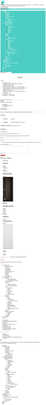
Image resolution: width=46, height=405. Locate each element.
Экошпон (7, 39)
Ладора (9, 45)
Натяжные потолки (7, 60)
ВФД (9, 36)
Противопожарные (9, 21)
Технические (8, 20)
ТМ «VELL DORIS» (12, 38)
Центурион (7, 13)
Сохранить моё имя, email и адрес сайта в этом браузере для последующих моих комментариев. (21, 142)
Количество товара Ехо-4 (5, 99)
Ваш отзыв (3, 153)
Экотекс (7, 51)
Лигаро (9, 29)
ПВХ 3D (7, 33)
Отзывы (4, 333)
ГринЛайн (10, 26)
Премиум (7, 17)
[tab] (24, 104)
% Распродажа (8, 65)
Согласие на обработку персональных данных (12, 336)
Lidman (9, 28)
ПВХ (6, 25)
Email (1, 140)
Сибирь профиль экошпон (13, 308)
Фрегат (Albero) (11, 27)
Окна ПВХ (5, 61)
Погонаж (5, 323)
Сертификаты (6, 334)
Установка (7, 57)
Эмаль (6, 35)
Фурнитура (7, 58)
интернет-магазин (8, 111)
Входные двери (6, 12)
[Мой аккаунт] (3, 68)
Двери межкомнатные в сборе (9, 324)
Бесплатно (12, 118)
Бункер (6, 273)
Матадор (9, 47)
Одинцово (10, 30)
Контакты (5, 67)
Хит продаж (7, 66)
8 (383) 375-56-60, (12, 342)
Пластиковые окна (6, 327)
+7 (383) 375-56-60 (4, 6)
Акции (4, 63)
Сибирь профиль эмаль (12, 285)
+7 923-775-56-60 (21, 5)
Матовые (7, 315)
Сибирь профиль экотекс (13, 280)
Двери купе (5, 59)
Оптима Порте (11, 48)
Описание (5, 104)
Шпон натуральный (9, 53)
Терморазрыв (10, 19)
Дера (9, 32)
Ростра (9, 31)
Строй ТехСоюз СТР (9, 16)
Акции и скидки (6, 335)
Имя (1, 137)
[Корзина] (3, 69)
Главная (4, 11)
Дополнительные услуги (8, 105)
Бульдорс (7, 15)
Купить (4, 169)
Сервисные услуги (7, 329)
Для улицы (7, 18)
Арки (6, 56)
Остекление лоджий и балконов (11, 62)
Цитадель (7, 14)
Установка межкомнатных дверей (10, 321)
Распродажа (5, 316)
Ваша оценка (3, 144)
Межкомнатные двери (7, 22)
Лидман (9, 46)
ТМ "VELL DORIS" (12, 279)
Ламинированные (9, 24)
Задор (9, 44)
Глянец (6, 34)
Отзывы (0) (5, 106)
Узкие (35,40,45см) (14, 49)
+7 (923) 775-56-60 (4, 261)
